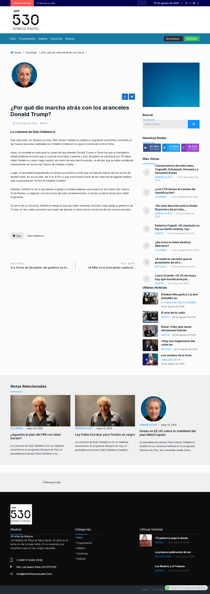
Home (17, 52)
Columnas (56, 38)
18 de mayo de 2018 (178, 542)
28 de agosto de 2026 (172, 306)
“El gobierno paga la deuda (171, 538)
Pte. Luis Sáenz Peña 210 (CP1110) (36, 567)
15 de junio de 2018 (178, 570)
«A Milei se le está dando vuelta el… (111, 265)
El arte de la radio (173, 312)
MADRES (159, 542)
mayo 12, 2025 (168, 425)
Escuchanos (172, 38)
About (146, 589)
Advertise (158, 589)
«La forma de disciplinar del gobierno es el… (39, 265)
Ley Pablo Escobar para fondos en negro (105, 434)
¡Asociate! (192, 38)
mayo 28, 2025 (35, 428)
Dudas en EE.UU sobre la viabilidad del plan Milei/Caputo (168, 433)
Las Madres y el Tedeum (170, 566)
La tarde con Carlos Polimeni (178, 302)
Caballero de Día (171, 359)
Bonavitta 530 (163, 213)
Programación (27, 38)
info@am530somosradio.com (34, 573)
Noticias (69, 38)
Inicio (13, 38)
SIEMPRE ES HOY (163, 177)
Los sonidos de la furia (176, 355)
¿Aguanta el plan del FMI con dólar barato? (35, 436)
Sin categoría (163, 556)
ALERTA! (159, 233)
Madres (43, 38)
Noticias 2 (161, 266)
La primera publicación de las (173, 552)
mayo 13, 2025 (104, 428)
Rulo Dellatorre (36, 235)
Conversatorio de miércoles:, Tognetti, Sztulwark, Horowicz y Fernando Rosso (176, 169)
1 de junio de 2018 (185, 556)
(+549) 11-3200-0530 (30, 560)
